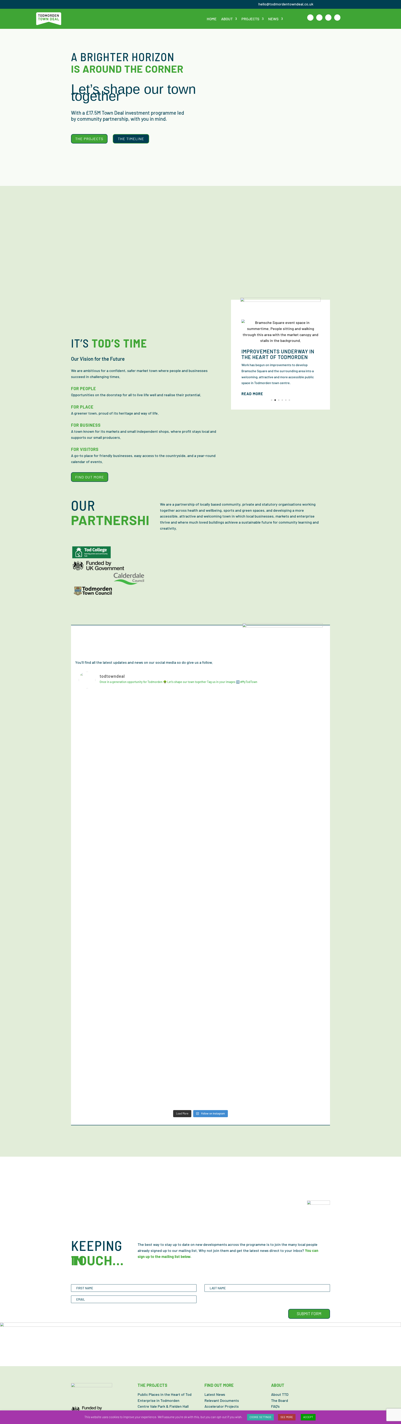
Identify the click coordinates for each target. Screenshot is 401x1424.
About (227, 18)
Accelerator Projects (221, 1406)
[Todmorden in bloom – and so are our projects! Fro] (231, 891)
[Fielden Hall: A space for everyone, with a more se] (108, 915)
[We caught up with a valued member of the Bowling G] (169, 882)
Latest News (214, 1394)
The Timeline (131, 138)
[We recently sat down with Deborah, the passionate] (292, 1034)
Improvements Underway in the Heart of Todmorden (277, 354)
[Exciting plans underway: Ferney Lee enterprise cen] (169, 750)
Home (212, 18)
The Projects (89, 138)
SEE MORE (286, 1417)
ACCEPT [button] (308, 1417)
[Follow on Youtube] (337, 17)
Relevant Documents (221, 1400)
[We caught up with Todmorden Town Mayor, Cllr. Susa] (169, 1046)
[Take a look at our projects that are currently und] (231, 723)
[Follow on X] (319, 17)
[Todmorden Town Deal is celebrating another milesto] (231, 1043)
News (273, 18)
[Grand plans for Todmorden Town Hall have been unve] (292, 900)
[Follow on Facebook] (310, 17)
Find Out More (89, 477)
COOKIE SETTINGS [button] (260, 1417)
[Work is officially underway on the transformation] (108, 1040)
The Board (279, 1400)
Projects (250, 18)
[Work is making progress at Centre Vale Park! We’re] (292, 768)
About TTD (279, 1394)
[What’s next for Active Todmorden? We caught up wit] (108, 744)
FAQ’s (275, 1406)
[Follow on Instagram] (328, 17)
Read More (252, 393)
